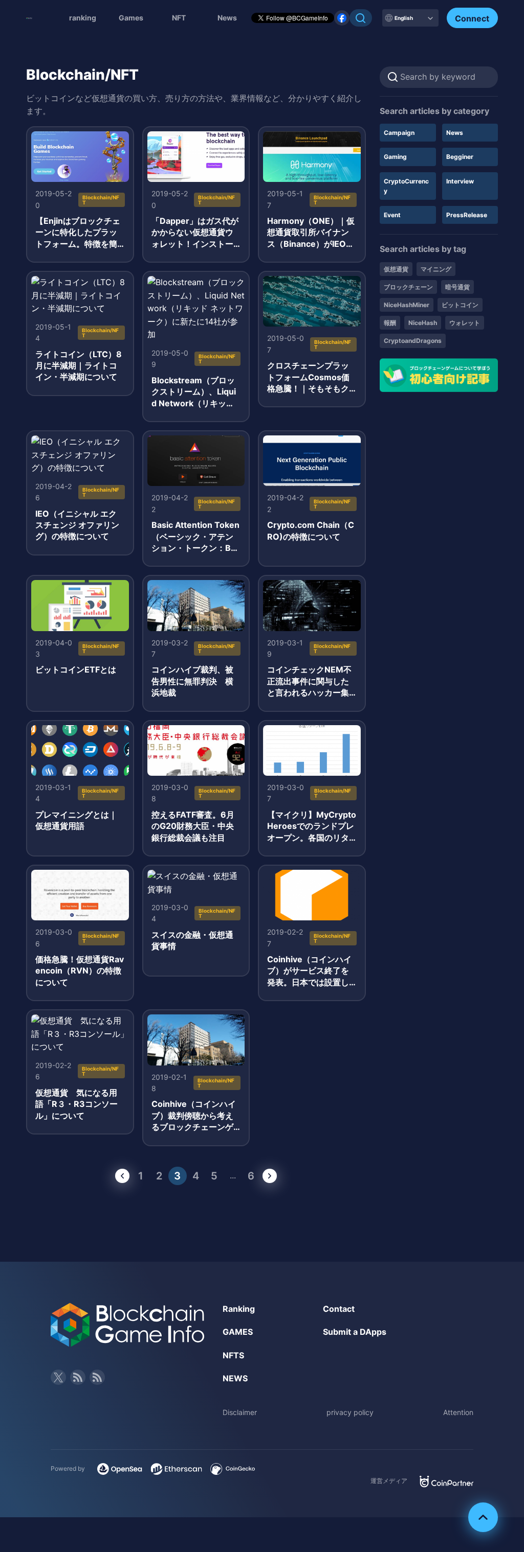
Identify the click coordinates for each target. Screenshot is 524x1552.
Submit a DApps (354, 1332)
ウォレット (464, 323)
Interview (460, 181)
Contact (339, 1309)
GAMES (238, 1332)
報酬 (390, 323)
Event (392, 215)
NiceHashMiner (406, 305)
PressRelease (466, 215)
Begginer (459, 156)
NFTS (233, 1355)
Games (131, 17)
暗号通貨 (457, 287)
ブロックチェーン (408, 287)
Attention (458, 1412)
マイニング (436, 269)
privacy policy (350, 1412)
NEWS (235, 1378)
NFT (179, 17)
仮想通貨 (396, 269)
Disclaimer (240, 1412)
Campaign (399, 132)
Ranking (239, 1309)
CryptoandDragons (413, 340)
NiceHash (422, 323)
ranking (82, 17)
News (454, 132)
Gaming (395, 156)
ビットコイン (460, 305)
